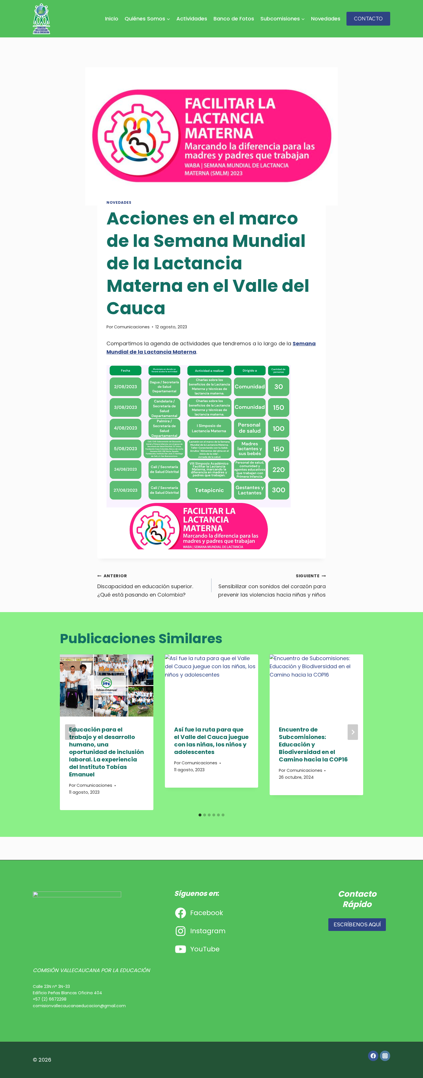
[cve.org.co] (41, 18)
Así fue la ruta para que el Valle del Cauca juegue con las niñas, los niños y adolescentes (211, 740)
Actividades (191, 18)
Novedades (325, 18)
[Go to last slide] (70, 732)
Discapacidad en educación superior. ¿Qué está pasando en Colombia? (145, 585)
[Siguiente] (353, 732)
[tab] (200, 815)
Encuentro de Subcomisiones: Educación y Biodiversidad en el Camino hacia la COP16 (313, 744)
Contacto (368, 18)
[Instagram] (385, 1056)
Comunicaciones (132, 327)
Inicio (111, 18)
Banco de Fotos (234, 18)
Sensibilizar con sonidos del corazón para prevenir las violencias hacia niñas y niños (272, 585)
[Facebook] (373, 1056)
